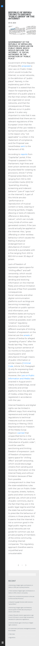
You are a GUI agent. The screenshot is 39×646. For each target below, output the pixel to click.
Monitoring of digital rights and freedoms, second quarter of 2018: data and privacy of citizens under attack (20, 609)
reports (24, 154)
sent (23, 146)
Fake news (12, 634)
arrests (27, 335)
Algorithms (12, 637)
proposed (26, 66)
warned (20, 433)
